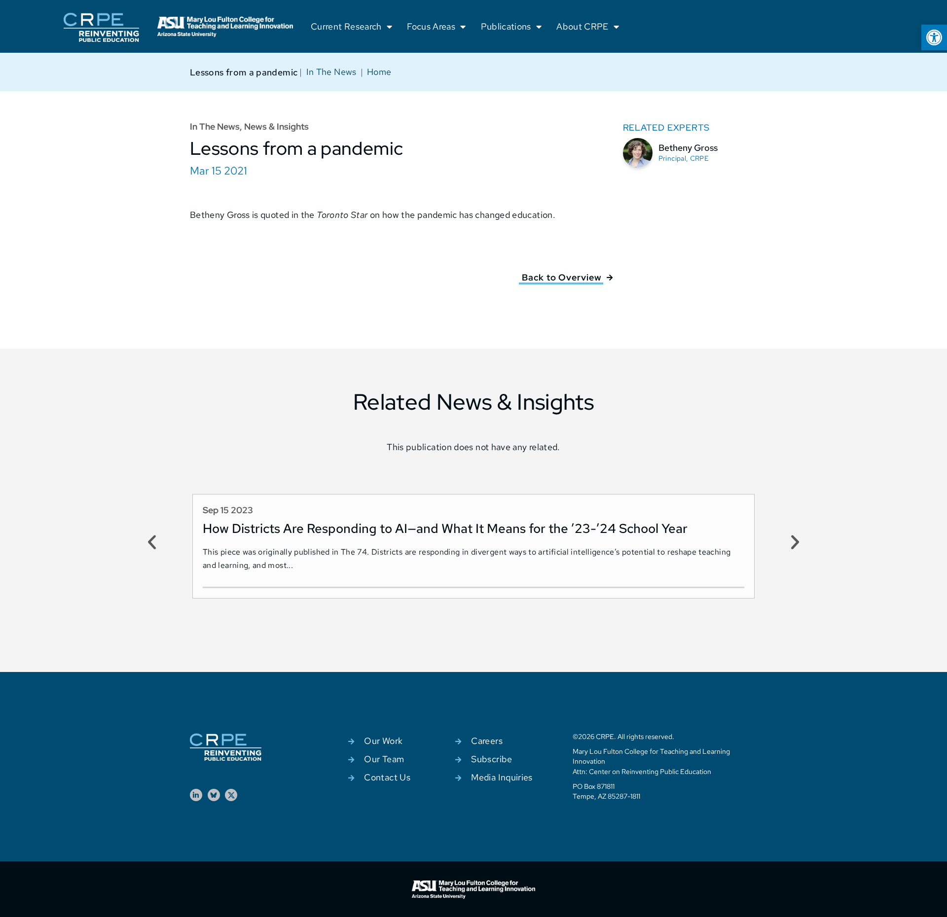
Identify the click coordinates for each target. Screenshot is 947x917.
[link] (934, 37)
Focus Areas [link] (431, 26)
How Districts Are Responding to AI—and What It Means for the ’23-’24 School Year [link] (445, 528)
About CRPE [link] (582, 26)
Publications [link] (506, 26)
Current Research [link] (346, 26)
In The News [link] (331, 71)
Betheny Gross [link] (688, 147)
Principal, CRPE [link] (683, 158)
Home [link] (379, 71)
